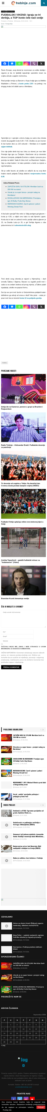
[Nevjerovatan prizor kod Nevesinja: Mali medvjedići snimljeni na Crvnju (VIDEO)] (6, 848)
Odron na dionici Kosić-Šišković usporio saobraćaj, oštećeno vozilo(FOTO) (28, 924)
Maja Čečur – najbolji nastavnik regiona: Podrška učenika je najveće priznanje (28, 936)
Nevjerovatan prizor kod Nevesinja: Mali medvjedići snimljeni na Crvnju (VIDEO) (27, 847)
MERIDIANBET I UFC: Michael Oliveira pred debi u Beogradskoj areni (29, 783)
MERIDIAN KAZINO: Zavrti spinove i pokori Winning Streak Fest (27, 771)
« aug (3, 1045)
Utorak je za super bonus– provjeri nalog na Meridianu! (29, 748)
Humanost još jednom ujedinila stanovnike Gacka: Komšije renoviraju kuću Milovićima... (28, 835)
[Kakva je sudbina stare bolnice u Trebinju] (6, 860)
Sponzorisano (10, 11)
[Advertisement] (23, 113)
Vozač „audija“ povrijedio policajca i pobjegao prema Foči (26, 795)
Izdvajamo (7, 917)
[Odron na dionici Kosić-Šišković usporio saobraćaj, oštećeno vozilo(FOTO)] (6, 926)
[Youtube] (32, 1099)
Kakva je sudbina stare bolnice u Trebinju (28, 858)
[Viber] (34, 64)
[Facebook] (4, 64)
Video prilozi (9, 805)
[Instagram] (26, 64)
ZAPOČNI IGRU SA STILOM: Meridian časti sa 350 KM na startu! (28, 736)
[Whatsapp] (19, 64)
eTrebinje (10, 21)
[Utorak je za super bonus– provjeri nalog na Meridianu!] (6, 749)
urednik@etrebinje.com (23, 1087)
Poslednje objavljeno (13, 729)
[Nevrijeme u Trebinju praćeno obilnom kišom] (6, 949)
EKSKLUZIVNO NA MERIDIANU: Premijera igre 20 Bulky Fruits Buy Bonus (28, 760)
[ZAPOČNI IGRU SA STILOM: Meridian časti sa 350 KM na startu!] (6, 737)
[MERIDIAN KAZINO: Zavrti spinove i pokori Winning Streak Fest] (6, 773)
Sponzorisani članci (12, 956)
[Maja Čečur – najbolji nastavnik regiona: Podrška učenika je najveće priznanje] (6, 937)
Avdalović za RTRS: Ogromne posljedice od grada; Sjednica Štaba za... (28, 811)
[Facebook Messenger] (12, 64)
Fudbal (3, 11)
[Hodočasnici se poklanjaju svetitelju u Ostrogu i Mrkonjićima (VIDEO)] (6, 825)
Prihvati (41, 1107)
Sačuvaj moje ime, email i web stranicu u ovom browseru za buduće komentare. (23, 648)
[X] (41, 64)
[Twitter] (19, 1099)
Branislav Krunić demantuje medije (15, 598)
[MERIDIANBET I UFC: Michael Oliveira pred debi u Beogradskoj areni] (6, 785)
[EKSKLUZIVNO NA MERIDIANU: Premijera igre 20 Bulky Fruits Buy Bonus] (6, 761)
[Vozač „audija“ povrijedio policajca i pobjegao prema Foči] (6, 796)
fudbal (4, 362)
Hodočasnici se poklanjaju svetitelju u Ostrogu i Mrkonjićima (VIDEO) (26, 823)
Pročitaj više (7, 1110)
